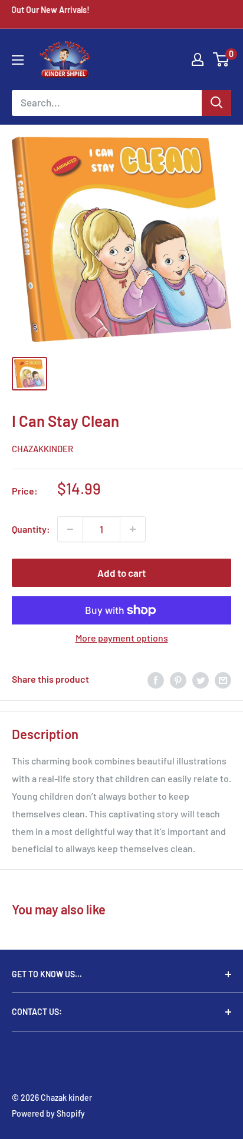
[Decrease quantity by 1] (70, 529)
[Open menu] (18, 60)
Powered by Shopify (48, 1113)
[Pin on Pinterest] (178, 679)
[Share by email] (223, 679)
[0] (221, 59)
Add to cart (121, 573)
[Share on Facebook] (155, 679)
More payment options (121, 637)
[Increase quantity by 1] (132, 529)
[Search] (216, 103)
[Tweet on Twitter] (200, 679)
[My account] (197, 59)
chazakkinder (42, 448)
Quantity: (31, 529)
